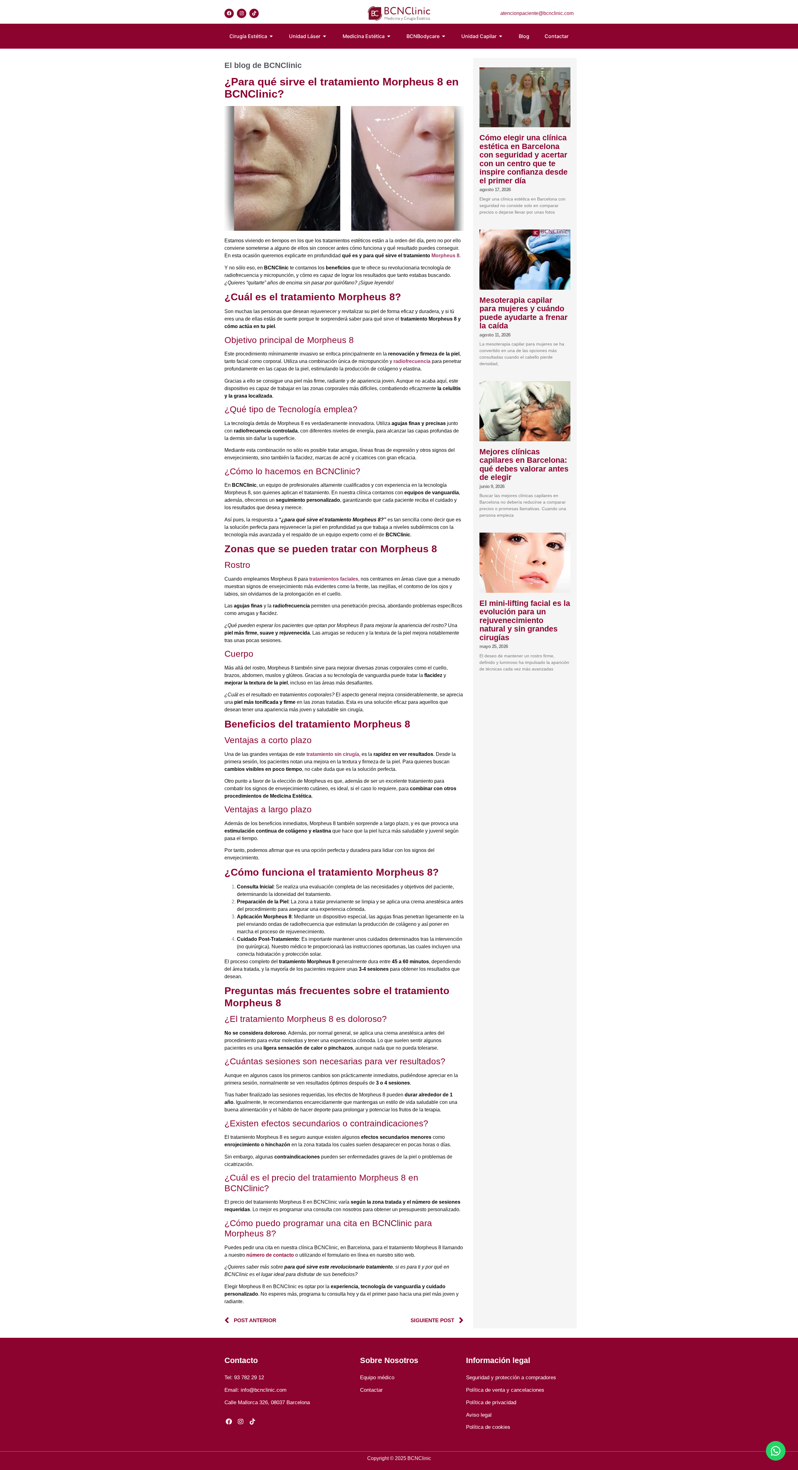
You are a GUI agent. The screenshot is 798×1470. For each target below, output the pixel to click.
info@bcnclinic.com (263, 1390)
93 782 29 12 (249, 1378)
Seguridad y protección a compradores (511, 1378)
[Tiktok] (254, 13)
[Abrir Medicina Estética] (388, 36)
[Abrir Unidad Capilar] (500, 36)
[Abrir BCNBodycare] (443, 36)
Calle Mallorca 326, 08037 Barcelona (267, 1402)
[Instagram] (241, 13)
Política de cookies (488, 1427)
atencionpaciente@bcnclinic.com (537, 13)
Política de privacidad (491, 1402)
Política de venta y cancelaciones (505, 1390)
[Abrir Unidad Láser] (324, 36)
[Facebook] (229, 13)
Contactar (371, 1390)
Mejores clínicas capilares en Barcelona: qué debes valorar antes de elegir (524, 464)
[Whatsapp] (776, 1451)
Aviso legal (479, 1415)
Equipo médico (377, 1378)
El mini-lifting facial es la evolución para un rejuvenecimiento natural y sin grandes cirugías (524, 620)
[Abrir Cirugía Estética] (271, 36)
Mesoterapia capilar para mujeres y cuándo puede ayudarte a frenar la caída (523, 313)
